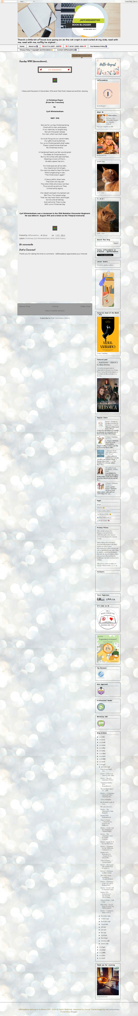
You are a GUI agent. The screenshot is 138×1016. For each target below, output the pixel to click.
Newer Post (24, 306)
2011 (100, 958)
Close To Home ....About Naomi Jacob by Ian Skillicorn (106, 822)
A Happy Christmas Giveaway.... (111, 484)
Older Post (85, 306)
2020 (101, 753)
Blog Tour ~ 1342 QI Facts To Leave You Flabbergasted (107, 906)
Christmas (29, 238)
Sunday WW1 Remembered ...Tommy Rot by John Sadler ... (106, 855)
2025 (100, 740)
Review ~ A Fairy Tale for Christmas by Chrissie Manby (107, 829)
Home (22, 46)
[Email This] (56, 235)
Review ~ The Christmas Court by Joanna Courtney (107, 836)
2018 (100, 759)
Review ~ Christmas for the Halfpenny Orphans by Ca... (107, 848)
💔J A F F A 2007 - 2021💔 (51, 46)
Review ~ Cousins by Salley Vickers (107, 911)
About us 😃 (101, 508)
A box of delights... (106, 799)
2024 (100, 742)
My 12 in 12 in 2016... (106, 807)
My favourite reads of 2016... (107, 803)
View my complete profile (105, 127)
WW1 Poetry (60, 238)
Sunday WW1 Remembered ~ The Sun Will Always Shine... (106, 894)
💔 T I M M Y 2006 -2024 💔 (76, 46)
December (104, 767)
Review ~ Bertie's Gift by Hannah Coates (107, 889)
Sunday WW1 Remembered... (106, 816)
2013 (100, 953)
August (103, 924)
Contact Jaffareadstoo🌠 (67, 50)
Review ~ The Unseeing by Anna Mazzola (107, 811)
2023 (100, 745)
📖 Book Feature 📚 (103, 521)
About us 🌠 (33, 46)
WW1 (52, 238)
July (102, 927)
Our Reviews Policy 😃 (104, 514)
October (104, 919)
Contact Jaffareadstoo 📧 (105, 511)
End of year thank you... (106, 770)
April (102, 935)
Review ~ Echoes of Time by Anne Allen (107, 774)
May (102, 933)
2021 (100, 751)
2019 (100, 756)
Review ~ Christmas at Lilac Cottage (107, 872)
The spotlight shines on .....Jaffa (107, 790)
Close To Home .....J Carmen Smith (106, 861)
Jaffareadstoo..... (113, 115)
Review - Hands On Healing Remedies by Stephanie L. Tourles (111, 423)
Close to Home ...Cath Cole (107, 901)
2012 (100, 955)
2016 (100, 764)
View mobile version (55, 310)
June (102, 930)
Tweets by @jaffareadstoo (105, 265)
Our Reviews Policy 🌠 (98, 46)
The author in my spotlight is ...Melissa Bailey (111, 469)
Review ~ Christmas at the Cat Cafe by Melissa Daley (107, 883)
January (103, 944)
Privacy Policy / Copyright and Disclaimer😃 (36, 50)
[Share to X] (60, 235)
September (104, 921)
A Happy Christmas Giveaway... (111, 438)
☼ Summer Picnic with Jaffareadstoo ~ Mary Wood (111, 452)
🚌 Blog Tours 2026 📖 (104, 517)
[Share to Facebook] (62, 235)
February (104, 941)
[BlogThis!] (58, 235)
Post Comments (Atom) (60, 318)
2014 (100, 950)
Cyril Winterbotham (42, 238)
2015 (100, 947)
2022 (100, 748)
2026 (100, 737)
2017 (100, 762)
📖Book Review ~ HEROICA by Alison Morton (107, 363)
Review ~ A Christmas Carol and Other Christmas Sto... (107, 795)
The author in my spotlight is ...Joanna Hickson (107, 877)
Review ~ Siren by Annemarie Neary (107, 779)
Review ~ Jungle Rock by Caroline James (107, 843)
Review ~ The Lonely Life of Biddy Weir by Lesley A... (107, 866)
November (104, 916)
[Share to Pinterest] (64, 235)
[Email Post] (52, 235)
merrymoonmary (112, 1009)
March (103, 938)
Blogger (74, 1012)
